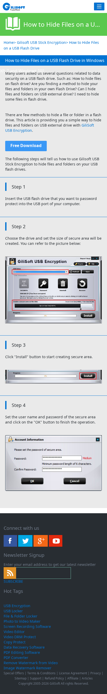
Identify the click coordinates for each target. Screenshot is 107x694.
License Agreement (73, 673)
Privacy (95, 673)
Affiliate (72, 678)
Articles (87, 678)
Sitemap (20, 678)
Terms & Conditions (41, 673)
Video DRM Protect (20, 636)
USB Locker (13, 610)
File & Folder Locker (20, 616)
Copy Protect (14, 642)
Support (35, 678)
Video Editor (14, 631)
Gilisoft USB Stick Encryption (41, 42)
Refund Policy (54, 678)
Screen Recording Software (27, 626)
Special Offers (14, 673)
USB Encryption (17, 605)
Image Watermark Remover (27, 667)
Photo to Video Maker (22, 621)
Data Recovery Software (24, 647)
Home (9, 42)
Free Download (26, 145)
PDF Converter (16, 657)
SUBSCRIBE (13, 581)
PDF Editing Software (22, 652)
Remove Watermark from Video (31, 662)
